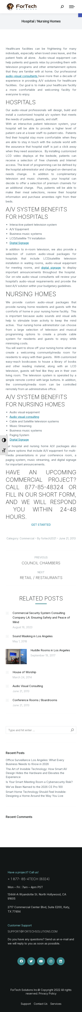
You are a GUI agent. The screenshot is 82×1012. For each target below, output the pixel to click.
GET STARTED (41, 524)
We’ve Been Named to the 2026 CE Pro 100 (34, 787)
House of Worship (24, 672)
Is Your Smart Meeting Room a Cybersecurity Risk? (39, 782)
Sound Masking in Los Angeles (33, 636)
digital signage (51, 267)
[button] (80, 15)
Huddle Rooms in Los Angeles (50, 650)
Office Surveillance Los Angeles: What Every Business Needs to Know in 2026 (35, 762)
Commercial (27, 538)
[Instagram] (51, 961)
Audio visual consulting (24, 417)
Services (55, 1003)
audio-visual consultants (22, 76)
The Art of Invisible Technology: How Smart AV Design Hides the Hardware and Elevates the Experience (36, 773)
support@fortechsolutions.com (32, 931)
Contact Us (40, 1003)
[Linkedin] (61, 961)
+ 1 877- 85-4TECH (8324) (29, 879)
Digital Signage (19, 243)
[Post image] (7, 613)
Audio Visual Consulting (28, 686)
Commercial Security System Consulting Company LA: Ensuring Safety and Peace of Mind (41, 617)
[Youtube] (41, 961)
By (46, 538)
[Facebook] (21, 961)
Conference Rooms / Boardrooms (35, 700)
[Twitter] (31, 961)
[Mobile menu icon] (72, 6)
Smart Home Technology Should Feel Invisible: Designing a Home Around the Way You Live (36, 794)
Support (26, 1003)
